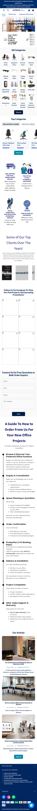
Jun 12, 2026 (10, 707)
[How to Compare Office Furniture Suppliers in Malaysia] (18, 688)
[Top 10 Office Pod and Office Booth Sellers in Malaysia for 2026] (18, 648)
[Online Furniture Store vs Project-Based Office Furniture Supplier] (18, 727)
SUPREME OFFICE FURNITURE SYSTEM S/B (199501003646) (17, 809)
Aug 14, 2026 (10, 667)
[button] (4, 10)
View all (18, 112)
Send (18, 414)
